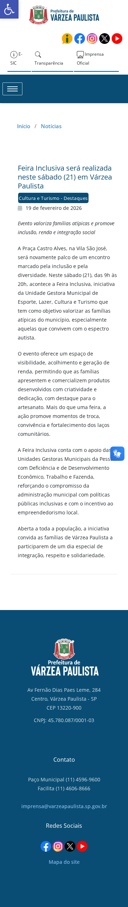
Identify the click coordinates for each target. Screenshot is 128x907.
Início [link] (23, 126)
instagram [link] (92, 38)
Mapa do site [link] (64, 861)
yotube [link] (117, 38)
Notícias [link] (51, 126)
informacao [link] (67, 38)
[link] (9, 9)
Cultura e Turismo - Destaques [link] (53, 198)
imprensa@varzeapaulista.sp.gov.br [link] (64, 806)
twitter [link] (104, 38)
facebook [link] (79, 38)
